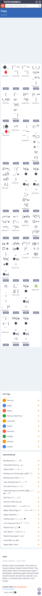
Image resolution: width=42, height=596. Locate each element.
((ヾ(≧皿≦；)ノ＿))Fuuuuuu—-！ (4, 405)
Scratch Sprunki (8, 576)
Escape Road (25, 571)
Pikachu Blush (6, 278)
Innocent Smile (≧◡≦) (12, 502)
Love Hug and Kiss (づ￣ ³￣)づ (16, 523)
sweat (9, 411)
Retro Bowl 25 (14, 571)
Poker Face (5, 135)
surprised (11, 421)
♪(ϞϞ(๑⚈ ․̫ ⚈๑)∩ (15, 254)
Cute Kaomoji (12, 2)
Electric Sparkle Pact (36, 161)
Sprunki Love (31, 576)
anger (9, 405)
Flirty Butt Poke (36, 86)
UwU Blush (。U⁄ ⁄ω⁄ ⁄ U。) (14, 532)
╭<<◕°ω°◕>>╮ (6, 221)
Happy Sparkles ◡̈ (10, 515)
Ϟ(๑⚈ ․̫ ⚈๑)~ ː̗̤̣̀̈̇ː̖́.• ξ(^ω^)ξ (26, 187)
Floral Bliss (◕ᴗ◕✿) (11, 540)
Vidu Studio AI (31, 565)
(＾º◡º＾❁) (4, 426)
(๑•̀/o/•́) (26, 219)
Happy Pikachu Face (26, 103)
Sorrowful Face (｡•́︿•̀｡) (13, 486)
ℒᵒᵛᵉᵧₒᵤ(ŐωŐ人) (6, 176)
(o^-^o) (26, 96)
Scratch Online (21, 568)
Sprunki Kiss (21, 576)
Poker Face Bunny (6, 332)
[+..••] (36, 96)
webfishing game (20, 573)
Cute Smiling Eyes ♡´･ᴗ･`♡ (15, 482)
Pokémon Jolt (6, 230)
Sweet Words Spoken (6, 188)
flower (9, 426)
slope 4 (34, 571)
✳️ (36, 286)
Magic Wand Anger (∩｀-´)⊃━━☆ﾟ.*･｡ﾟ (20, 510)
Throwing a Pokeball (26, 257)
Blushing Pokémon (26, 310)
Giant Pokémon (6, 310)
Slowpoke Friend (26, 140)
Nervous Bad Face (14, 416)
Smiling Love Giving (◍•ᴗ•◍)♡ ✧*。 (18, 473)
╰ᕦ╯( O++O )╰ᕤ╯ (36, 224)
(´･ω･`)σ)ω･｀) (16, 104)
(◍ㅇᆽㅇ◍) (36, 249)
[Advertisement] (21, 40)
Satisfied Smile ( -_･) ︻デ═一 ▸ (16, 506)
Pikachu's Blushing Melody (16, 268)
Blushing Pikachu (36, 193)
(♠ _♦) (6, 129)
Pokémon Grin (26, 76)
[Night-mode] (39, 589)
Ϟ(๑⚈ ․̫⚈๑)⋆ (26, 328)
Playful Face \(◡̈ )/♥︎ (11, 527)
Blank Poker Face (16, 130)
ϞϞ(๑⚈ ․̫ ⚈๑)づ (16, 328)
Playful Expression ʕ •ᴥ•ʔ (13, 536)
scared (10, 447)
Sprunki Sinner (33, 573)
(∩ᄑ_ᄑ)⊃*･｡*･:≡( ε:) (36, 141)
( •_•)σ (6, 96)
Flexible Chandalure (36, 235)
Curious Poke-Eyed (16, 118)
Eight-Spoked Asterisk (36, 290)
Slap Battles (7, 573)
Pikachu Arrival (36, 257)
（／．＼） (4, 421)
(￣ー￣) (16, 69)
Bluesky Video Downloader (13, 565)
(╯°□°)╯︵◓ (26, 249)
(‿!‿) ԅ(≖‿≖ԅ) (36, 75)
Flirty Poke (6, 103)
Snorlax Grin (16, 76)
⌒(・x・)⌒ (6, 323)
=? (16, 126)
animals (10, 441)
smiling (10, 436)
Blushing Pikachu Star (26, 342)
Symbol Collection (8, 561)
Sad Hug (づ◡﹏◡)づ (11, 497)
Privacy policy (9, 589)
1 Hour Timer (20, 561)
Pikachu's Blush (16, 342)
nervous (10, 400)
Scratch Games (8, 568)
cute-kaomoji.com (20, 587)
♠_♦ (6, 69)
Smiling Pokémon (26, 208)
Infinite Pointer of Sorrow (16, 230)
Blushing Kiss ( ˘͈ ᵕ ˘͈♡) (12, 461)
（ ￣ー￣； (26, 131)
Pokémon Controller (36, 103)
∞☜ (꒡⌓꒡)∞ (16, 221)
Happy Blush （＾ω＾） (13, 469)
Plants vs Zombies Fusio (12, 578)
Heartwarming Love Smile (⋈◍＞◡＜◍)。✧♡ (18, 492)
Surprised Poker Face (6, 76)
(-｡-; (4, 400)
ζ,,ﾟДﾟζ (16, 288)
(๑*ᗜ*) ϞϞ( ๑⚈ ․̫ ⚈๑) (6, 259)
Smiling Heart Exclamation (16, 183)
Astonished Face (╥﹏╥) (13, 465)
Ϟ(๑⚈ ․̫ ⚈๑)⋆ (36, 179)
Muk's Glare (15, 295)
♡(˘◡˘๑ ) (16, 174)
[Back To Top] (39, 593)
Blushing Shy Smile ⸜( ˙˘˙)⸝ (13, 478)
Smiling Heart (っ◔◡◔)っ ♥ (14, 519)
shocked (10, 431)
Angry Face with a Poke (26, 225)
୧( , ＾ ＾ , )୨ (6, 296)
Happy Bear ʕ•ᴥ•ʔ (10, 544)
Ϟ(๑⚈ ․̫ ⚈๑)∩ (26, 296)
